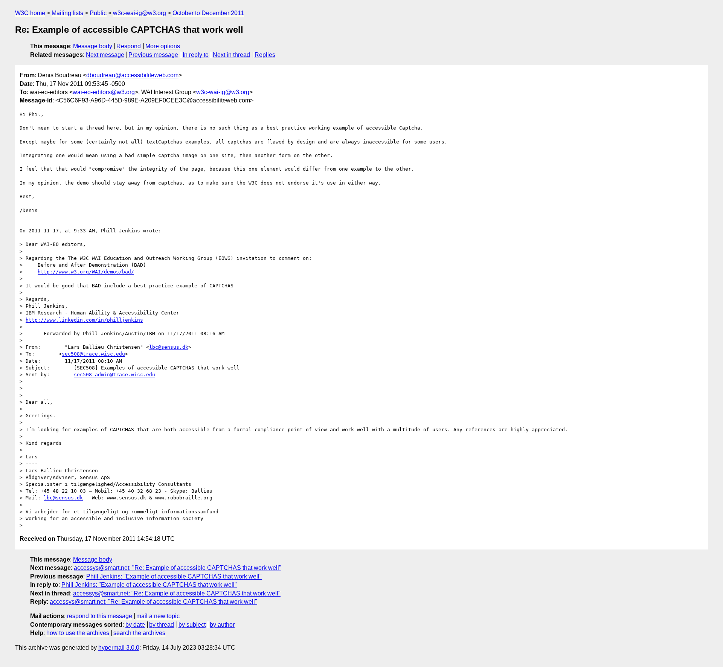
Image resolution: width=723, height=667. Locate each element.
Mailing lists (67, 13)
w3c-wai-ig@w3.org (139, 13)
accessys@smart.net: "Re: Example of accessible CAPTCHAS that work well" (177, 568)
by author (222, 624)
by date (135, 624)
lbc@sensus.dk (168, 347)
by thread (161, 624)
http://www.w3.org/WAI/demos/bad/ (86, 272)
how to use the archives (77, 633)
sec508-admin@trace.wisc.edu (114, 374)
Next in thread (231, 55)
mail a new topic (158, 616)
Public (98, 13)
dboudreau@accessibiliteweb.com (132, 75)
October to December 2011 (208, 13)
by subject (192, 624)
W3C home (30, 13)
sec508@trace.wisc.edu (93, 354)
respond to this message (99, 616)
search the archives (139, 633)
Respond (128, 46)
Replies (265, 55)
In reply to (196, 55)
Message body (92, 46)
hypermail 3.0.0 (118, 647)
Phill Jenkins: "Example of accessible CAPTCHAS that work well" (174, 576)
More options (162, 46)
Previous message (153, 55)
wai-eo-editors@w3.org (104, 92)
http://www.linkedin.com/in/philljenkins (84, 320)
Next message (105, 55)
